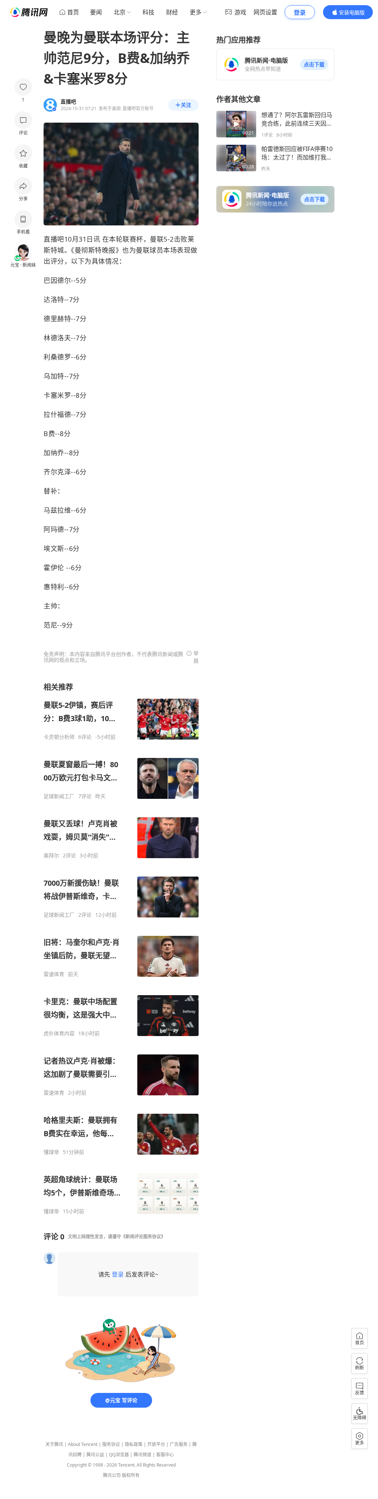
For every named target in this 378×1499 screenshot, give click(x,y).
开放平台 (156, 1444)
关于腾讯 (54, 1444)
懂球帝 (51, 1152)
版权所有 (131, 1475)
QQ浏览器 (119, 1454)
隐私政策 (133, 1444)
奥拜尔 (51, 855)
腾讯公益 (95, 1454)
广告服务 (179, 1444)
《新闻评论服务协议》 (143, 1236)
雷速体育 (54, 974)
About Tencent (82, 1444)
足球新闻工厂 (59, 796)
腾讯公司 (112, 1475)
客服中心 (165, 1454)
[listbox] (121, 948)
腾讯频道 (142, 1454)
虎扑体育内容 (59, 1033)
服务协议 (111, 1444)
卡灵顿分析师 (59, 737)
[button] (314, 64)
